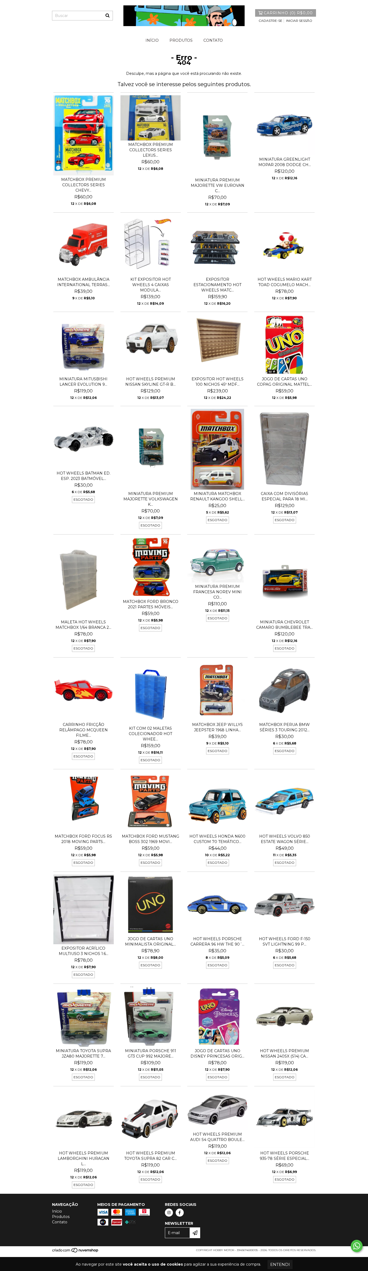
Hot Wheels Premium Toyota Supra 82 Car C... (150, 1156)
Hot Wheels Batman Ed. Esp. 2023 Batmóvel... (83, 476)
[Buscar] (107, 15)
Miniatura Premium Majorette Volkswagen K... (150, 499)
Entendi (280, 1264)
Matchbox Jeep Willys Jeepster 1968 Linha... (217, 727)
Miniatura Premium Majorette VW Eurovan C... (217, 185)
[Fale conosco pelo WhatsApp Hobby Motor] (357, 1246)
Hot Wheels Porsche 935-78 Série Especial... (284, 1156)
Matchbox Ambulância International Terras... (83, 282)
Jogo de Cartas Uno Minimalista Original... (150, 941)
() (288, 12)
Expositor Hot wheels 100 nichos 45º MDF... (218, 382)
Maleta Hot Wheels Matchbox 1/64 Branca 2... (83, 625)
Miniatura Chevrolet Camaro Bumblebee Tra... (284, 625)
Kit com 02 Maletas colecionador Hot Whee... (150, 734)
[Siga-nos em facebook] (180, 1213)
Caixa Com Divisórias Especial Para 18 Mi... (284, 496)
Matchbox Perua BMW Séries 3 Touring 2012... (284, 727)
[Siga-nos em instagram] (169, 1213)
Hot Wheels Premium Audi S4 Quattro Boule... (217, 1137)
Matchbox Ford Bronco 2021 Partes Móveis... (150, 604)
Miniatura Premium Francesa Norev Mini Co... (217, 592)
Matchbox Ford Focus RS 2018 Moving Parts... (83, 839)
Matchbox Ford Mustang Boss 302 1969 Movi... (150, 839)
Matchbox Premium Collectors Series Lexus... (150, 150)
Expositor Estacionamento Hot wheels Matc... (217, 285)
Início (152, 40)
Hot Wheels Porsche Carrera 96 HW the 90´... (217, 941)
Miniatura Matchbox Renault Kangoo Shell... (217, 496)
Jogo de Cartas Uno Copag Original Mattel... (284, 382)
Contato (213, 40)
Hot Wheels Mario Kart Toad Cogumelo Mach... (285, 282)
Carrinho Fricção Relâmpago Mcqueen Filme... (83, 730)
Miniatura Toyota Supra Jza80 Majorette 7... (83, 1053)
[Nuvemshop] (75, 1252)
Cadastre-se (270, 21)
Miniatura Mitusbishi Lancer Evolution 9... (83, 382)
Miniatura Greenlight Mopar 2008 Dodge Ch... (284, 162)
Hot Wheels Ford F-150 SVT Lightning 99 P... (284, 941)
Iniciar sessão (299, 21)
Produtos (181, 40)
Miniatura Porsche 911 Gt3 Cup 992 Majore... (150, 1053)
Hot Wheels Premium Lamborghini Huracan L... (83, 1158)
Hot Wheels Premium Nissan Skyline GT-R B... (150, 382)
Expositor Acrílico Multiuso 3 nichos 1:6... (83, 951)
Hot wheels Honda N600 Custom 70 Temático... (217, 839)
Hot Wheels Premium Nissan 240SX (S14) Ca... (284, 1053)
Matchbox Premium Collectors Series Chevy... (83, 185)
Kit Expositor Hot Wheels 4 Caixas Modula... (150, 285)
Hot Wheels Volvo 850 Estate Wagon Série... (284, 839)
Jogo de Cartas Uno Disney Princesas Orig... (217, 1053)
